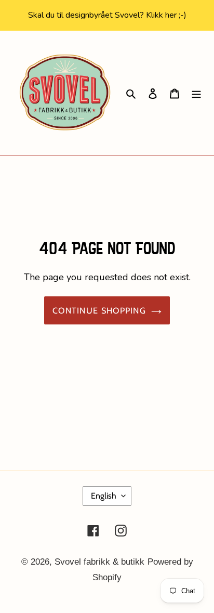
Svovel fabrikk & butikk (99, 562)
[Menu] (196, 93)
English (103, 496)
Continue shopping (99, 310)
